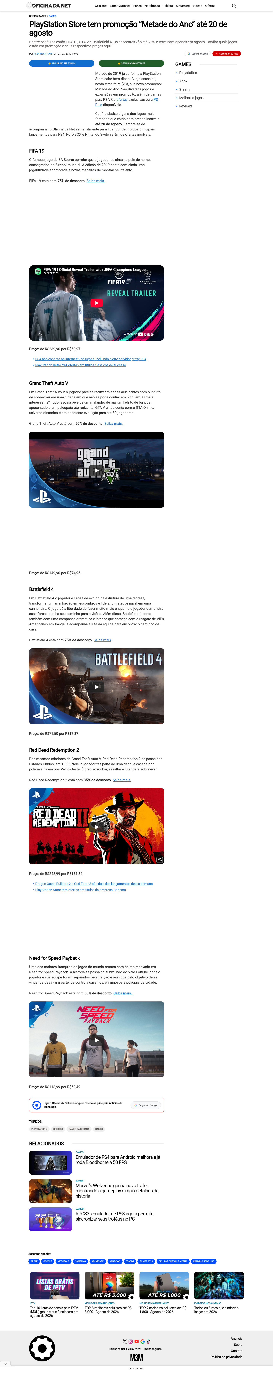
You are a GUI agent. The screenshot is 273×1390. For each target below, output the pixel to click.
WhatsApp (98, 1261)
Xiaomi (130, 1261)
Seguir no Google (199, 53)
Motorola (63, 1261)
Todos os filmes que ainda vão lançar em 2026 (216, 1310)
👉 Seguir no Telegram (61, 63)
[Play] (96, 470)
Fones (137, 6)
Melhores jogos (191, 98)
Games (52, 16)
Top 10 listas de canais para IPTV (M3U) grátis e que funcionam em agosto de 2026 (54, 1312)
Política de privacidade (226, 1357)
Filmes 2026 (146, 1261)
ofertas (122, 99)
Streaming (183, 6)
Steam (184, 89)
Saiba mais (102, 640)
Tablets (168, 6)
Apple (34, 1261)
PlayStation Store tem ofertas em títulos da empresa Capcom (80, 890)
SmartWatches (120, 6)
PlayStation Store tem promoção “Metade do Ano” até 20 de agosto (128, 28)
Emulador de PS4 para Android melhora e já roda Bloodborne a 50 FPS (118, 1160)
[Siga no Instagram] (130, 1341)
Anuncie (236, 1338)
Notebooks (152, 6)
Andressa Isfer (43, 53)
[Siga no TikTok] (148, 1341)
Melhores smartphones (100, 1303)
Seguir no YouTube (228, 53)
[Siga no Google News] (142, 1341)
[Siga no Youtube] (136, 1341)
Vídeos (197, 6)
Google (47, 1261)
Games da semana (79, 1129)
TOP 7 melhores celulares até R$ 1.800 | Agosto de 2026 (162, 1310)
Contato (236, 1351)
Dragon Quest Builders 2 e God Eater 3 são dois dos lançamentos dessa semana (94, 884)
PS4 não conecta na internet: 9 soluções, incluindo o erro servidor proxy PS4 (90, 359)
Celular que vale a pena (173, 1261)
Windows (115, 1261)
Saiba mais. (96, 181)
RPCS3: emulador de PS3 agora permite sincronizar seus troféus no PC (114, 1216)
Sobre (238, 1345)
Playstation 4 (39, 1129)
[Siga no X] (124, 1341)
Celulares (101, 6)
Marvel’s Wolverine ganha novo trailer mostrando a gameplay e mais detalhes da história (117, 1191)
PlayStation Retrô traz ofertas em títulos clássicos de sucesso (80, 365)
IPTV (32, 1303)
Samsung (80, 1261)
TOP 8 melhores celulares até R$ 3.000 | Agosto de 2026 (108, 1310)
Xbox (183, 81)
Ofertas (210, 6)
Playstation (188, 73)
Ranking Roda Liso (203, 1261)
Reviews (186, 106)
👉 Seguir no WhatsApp (131, 63)
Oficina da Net (37, 16)
